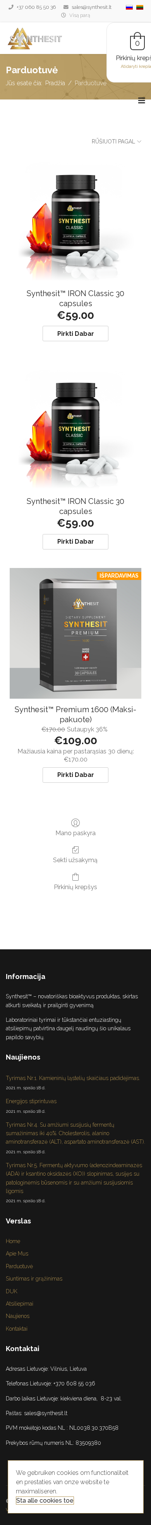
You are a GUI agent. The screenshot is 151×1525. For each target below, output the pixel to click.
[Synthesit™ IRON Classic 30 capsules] (75, 217)
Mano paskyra (75, 833)
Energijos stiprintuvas (31, 1106)
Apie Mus (17, 1253)
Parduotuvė (19, 1266)
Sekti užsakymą (75, 860)
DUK (11, 1291)
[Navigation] (141, 100)
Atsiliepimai (19, 1304)
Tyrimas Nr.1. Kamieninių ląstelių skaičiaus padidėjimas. (73, 1082)
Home (13, 1241)
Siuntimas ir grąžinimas (34, 1279)
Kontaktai (16, 1329)
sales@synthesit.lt (92, 7)
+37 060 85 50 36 (36, 7)
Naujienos (17, 1316)
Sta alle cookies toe (45, 1500)
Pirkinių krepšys (75, 887)
